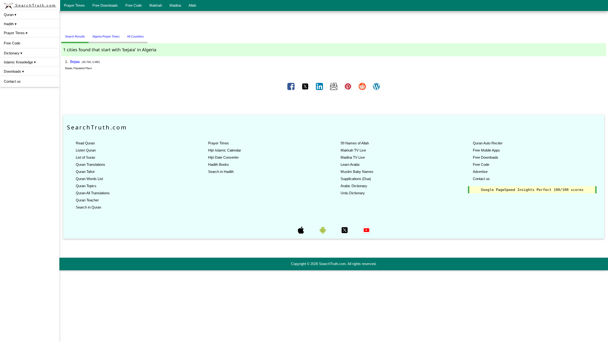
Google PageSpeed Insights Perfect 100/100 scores (532, 190)
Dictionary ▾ (13, 53)
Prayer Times (74, 5)
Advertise (480, 172)
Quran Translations (90, 164)
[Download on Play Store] (323, 230)
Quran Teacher (87, 200)
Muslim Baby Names (357, 172)
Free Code (133, 5)
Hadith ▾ (10, 24)
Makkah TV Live (353, 150)
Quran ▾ (10, 15)
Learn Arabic (350, 164)
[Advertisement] (334, 22)
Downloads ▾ (14, 71)
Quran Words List (89, 179)
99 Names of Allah (355, 143)
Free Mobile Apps (486, 150)
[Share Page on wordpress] (376, 86)
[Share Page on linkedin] (320, 86)
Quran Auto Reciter (488, 143)
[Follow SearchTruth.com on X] (345, 230)
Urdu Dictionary (353, 193)
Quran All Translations (93, 193)
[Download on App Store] (301, 230)
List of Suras (85, 157)
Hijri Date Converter (223, 157)
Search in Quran (88, 207)
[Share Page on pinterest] (348, 86)
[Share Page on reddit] (362, 86)
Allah (192, 5)
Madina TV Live (353, 157)
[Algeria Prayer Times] (151, 35)
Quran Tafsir (85, 172)
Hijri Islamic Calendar (224, 150)
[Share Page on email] (334, 86)
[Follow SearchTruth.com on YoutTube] (366, 230)
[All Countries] (153, 35)
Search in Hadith (221, 172)
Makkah (155, 5)
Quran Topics (86, 186)
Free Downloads (105, 5)
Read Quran (85, 143)
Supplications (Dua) (356, 179)
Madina (175, 5)
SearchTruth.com (34, 5)
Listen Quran (86, 150)
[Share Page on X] (305, 86)
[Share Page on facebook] (291, 86)
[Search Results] (148, 35)
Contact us (12, 81)
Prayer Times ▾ (16, 33)
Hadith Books (218, 164)
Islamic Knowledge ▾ (20, 62)
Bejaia (75, 62)
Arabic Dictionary (354, 186)
